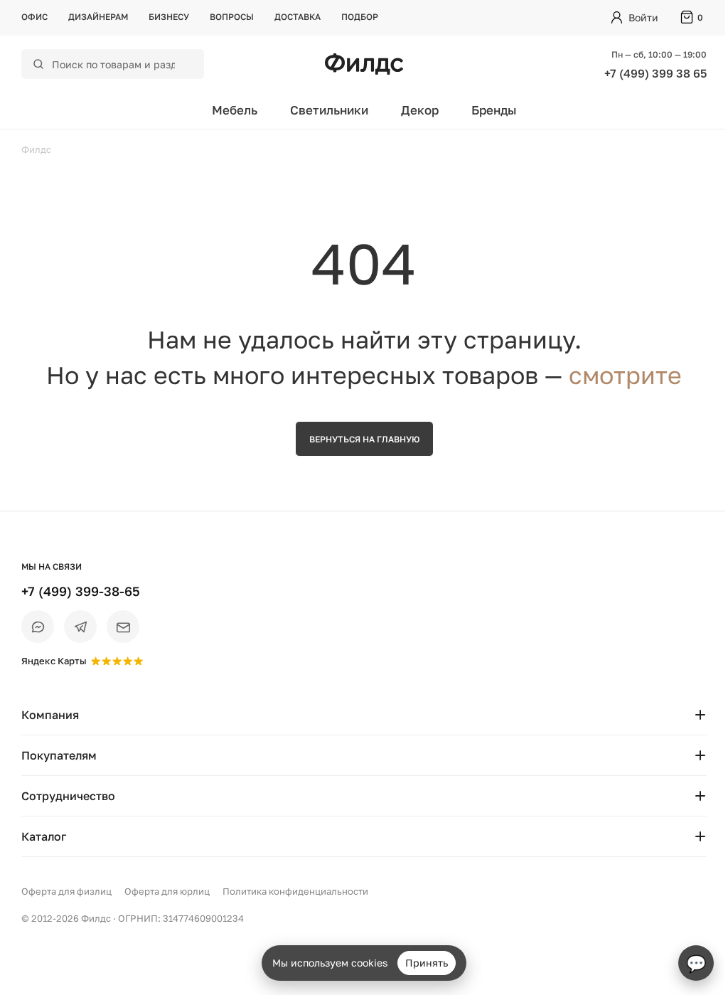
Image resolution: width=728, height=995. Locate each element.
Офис (34, 16)
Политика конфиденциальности (295, 891)
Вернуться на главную (364, 439)
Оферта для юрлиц (167, 891)
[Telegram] (80, 626)
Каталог (43, 836)
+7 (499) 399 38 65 (655, 73)
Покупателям (59, 755)
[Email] (123, 626)
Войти (643, 17)
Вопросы (232, 16)
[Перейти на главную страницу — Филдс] (364, 64)
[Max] (37, 626)
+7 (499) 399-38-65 (80, 591)
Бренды (494, 109)
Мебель (234, 109)
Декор (420, 109)
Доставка (297, 16)
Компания (50, 715)
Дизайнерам (98, 16)
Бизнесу (169, 16)
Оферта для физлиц (66, 891)
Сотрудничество (68, 796)
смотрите (625, 375)
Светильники (329, 109)
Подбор (359, 16)
